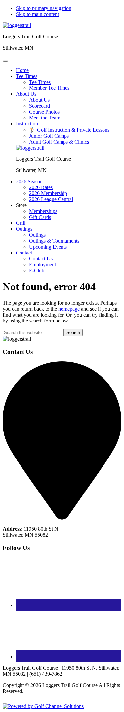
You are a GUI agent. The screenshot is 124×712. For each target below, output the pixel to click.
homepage (69, 309)
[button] (26, 76)
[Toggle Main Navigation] (5, 61)
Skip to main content (37, 14)
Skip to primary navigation (43, 8)
